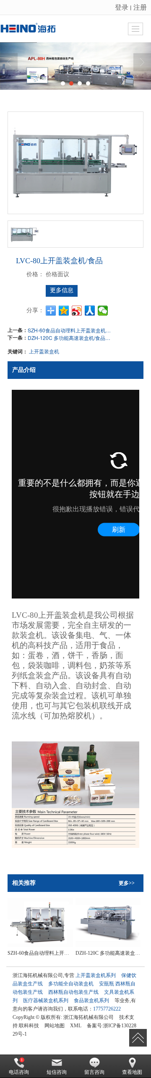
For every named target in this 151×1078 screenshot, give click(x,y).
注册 (140, 7)
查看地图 (132, 1072)
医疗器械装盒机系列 (45, 1000)
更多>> (127, 883)
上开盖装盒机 (44, 351)
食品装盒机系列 (91, 1000)
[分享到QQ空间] (64, 311)
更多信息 (61, 290)
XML (75, 1026)
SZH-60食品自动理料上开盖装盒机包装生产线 (70, 330)
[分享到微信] (103, 311)
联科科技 (29, 1026)
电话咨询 (19, 1072)
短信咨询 (57, 1072)
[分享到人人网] (90, 311)
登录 (121, 7)
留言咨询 (94, 1072)
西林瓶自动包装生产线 (73, 992)
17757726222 (107, 1009)
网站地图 (54, 1026)
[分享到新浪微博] (77, 311)
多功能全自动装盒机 (71, 984)
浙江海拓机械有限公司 (88, 1017)
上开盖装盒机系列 (96, 975)
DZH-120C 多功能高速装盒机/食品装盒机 (70, 337)
